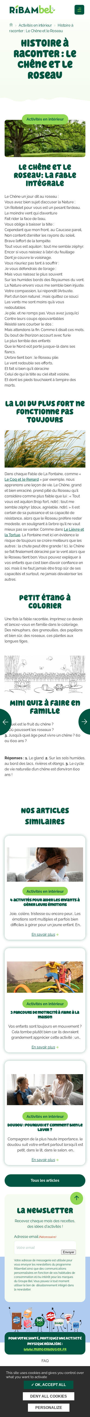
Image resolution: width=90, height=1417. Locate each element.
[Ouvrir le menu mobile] (79, 10)
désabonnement (46, 1285)
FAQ (45, 1361)
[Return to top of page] (76, 1198)
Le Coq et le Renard (22, 479)
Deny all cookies (48, 1396)
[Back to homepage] (11, 25)
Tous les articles (45, 1180)
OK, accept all (50, 1385)
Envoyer (68, 1252)
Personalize (48, 1408)
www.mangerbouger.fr (45, 1349)
